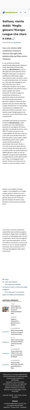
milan (6, 282)
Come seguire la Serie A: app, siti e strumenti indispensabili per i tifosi (16, 309)
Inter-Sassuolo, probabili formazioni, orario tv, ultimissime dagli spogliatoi (14, 287)
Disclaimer (23, 407)
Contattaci (15, 397)
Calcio (7, 279)
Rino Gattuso (13, 282)
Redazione (7, 407)
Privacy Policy (15, 407)
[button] (20, 12)
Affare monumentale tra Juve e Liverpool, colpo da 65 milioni (17, 332)
